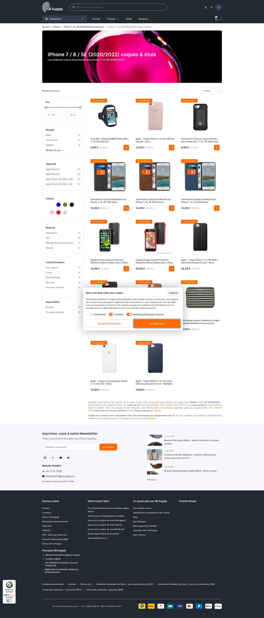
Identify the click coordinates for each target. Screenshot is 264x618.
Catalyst (157, 410)
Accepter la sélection (109, 323)
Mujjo (156, 405)
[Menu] (14, 581)
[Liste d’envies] (212, 7)
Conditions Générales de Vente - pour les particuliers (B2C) (124, 584)
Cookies (72, 584)
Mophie (152, 418)
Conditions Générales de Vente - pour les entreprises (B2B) (186, 584)
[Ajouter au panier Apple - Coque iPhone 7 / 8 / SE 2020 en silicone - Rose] (171, 147)
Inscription (108, 447)
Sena (162, 405)
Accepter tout (157, 323)
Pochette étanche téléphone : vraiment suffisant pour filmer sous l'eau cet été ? (190, 456)
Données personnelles (53, 584)
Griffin (204, 408)
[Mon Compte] (205, 7)
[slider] (46, 107)
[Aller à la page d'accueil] (52, 7)
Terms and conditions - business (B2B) (104, 589)
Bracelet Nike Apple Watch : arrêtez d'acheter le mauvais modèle (191, 442)
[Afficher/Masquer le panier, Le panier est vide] (218, 7)
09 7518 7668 (54, 471)
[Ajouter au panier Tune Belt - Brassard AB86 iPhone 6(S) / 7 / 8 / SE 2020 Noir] (126, 147)
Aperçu (174, 293)
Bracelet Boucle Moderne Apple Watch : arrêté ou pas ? (191, 471)
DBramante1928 (175, 405)
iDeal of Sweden (96, 408)
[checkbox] (96, 314)
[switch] (9, 600)
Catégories (55, 18)
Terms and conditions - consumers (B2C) (62, 589)
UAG (211, 408)
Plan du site (86, 584)
